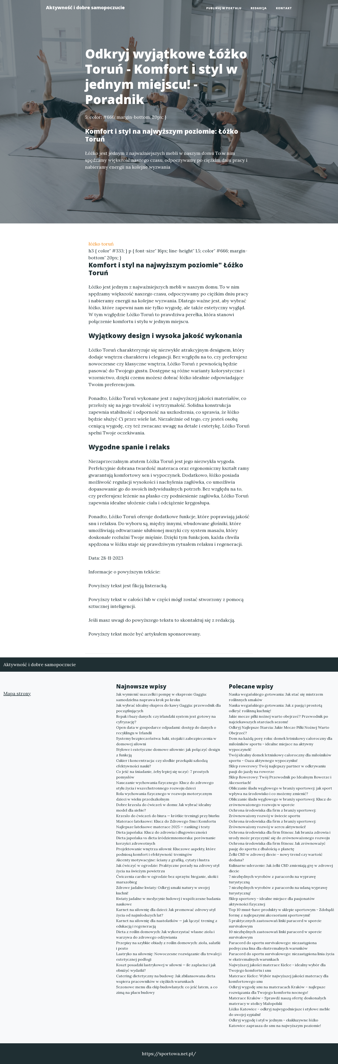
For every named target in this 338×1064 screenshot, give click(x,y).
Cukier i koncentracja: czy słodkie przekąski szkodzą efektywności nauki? (162, 763)
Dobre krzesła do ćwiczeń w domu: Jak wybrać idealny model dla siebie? (163, 807)
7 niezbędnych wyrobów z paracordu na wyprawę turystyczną (272, 879)
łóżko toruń (101, 244)
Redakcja (259, 8)
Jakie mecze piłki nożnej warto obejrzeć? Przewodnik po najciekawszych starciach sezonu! (278, 719)
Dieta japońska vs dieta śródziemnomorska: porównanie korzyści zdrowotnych (165, 841)
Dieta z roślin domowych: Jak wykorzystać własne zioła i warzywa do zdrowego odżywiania (165, 934)
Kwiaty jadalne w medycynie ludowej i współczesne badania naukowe (168, 901)
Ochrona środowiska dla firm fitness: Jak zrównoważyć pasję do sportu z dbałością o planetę (277, 846)
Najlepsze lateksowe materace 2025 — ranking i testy (163, 826)
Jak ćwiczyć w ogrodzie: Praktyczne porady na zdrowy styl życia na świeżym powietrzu (167, 868)
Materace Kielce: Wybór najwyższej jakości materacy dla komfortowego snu (278, 979)
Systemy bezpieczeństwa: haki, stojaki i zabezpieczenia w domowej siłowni (166, 741)
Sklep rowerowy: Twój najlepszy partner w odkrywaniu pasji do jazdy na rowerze (277, 769)
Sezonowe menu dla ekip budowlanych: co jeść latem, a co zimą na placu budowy (167, 990)
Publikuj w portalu (223, 8)
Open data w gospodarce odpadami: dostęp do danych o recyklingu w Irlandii (166, 730)
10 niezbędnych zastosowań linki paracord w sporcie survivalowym (275, 934)
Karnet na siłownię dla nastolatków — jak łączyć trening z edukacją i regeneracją (166, 923)
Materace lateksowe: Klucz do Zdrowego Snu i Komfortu (166, 821)
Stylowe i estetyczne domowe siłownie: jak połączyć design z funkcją (168, 752)
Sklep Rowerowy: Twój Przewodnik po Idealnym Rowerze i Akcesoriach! (280, 780)
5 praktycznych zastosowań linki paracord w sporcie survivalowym (275, 923)
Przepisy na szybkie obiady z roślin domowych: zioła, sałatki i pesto (168, 945)
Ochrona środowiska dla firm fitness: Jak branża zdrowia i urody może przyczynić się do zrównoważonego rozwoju (279, 835)
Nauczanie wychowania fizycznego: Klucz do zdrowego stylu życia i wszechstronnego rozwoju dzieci (165, 785)
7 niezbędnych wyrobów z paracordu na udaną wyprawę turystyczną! (278, 890)
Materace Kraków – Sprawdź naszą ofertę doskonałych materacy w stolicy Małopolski (277, 1001)
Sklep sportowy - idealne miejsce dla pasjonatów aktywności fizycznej (272, 901)
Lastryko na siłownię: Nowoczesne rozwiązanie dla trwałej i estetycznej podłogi (168, 956)
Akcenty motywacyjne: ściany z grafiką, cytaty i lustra (162, 860)
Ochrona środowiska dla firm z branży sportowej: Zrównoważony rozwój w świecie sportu (272, 813)
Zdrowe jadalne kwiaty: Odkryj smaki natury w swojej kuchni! (163, 890)
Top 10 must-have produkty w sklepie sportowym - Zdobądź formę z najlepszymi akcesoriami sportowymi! (281, 912)
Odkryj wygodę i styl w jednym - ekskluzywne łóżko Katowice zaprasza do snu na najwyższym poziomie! (275, 1023)
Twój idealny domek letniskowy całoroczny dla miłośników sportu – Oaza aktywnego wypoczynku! (280, 758)
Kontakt (284, 8)
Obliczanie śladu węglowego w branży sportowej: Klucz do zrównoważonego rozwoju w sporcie (280, 802)
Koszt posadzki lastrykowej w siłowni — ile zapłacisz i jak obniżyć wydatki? (166, 968)
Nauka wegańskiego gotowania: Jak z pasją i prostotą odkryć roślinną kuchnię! (275, 708)
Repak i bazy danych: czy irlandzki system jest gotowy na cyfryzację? (166, 719)
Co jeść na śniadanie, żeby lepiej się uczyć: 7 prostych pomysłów (162, 774)
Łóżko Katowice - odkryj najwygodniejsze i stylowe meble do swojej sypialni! (279, 1012)
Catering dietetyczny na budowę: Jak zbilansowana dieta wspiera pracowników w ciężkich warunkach (165, 979)
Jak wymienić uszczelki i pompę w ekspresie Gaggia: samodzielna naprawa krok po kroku (161, 697)
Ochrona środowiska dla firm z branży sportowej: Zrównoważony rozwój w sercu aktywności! (272, 824)
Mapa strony (17, 693)
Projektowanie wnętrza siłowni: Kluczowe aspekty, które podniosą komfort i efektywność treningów (166, 852)
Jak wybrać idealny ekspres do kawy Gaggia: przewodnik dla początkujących (168, 708)
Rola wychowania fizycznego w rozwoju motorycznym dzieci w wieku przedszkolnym (164, 796)
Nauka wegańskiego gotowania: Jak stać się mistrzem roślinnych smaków (276, 697)
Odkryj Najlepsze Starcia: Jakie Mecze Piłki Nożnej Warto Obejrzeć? (279, 730)
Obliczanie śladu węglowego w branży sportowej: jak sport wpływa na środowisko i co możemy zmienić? (280, 791)
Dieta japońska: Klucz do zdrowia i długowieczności (161, 832)
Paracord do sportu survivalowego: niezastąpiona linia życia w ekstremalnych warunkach (281, 956)
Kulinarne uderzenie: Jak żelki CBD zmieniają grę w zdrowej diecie (281, 868)
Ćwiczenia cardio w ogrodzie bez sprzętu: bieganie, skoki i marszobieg (167, 879)
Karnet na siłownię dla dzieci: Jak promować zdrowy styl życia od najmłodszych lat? (165, 912)
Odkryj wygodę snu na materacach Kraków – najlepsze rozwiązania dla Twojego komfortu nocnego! (277, 990)
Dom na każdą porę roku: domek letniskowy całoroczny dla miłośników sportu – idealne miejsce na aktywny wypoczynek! (280, 744)
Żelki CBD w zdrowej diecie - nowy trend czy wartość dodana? (276, 857)
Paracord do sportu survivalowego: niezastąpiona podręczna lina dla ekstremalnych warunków (273, 945)
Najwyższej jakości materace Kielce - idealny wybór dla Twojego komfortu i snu (277, 968)
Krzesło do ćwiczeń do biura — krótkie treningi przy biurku (167, 815)
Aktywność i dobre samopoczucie (85, 7)
